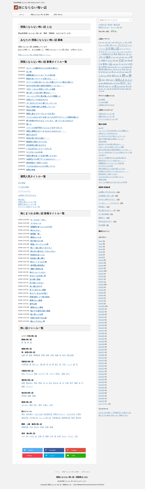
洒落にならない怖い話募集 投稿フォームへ (34, 55)
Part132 (101, 328)
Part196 (101, 344)
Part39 (101, 287)
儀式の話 (117, 25)
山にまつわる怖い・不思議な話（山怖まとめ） (115, 413)
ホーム (21, 14)
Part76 (101, 301)
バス (23, 436)
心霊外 (78, 414)
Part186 (101, 336)
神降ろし (102, 218)
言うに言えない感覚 (38, 290)
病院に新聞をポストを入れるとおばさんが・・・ (46, 131)
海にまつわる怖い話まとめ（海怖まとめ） (114, 415)
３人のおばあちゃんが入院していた (40, 166)
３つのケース (35, 223)
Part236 (101, 387)
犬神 (110, 72)
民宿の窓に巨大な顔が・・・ (38, 138)
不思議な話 (56, 418)
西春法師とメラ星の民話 (40, 297)
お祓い (45, 405)
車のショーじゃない (38, 272)
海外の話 (25, 418)
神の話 (110, 25)
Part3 (100, 246)
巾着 (122, 64)
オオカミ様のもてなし (107, 199)
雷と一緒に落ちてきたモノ (41, 248)
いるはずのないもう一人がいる (39, 149)
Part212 (101, 363)
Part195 (101, 341)
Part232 (101, 385)
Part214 (101, 368)
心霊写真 (25, 364)
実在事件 (29, 414)
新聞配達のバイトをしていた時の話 (40, 75)
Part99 (101, 303)
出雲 (120, 57)
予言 (64, 364)
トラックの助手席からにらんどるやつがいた (44, 128)
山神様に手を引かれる (27, 195)
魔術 (127, 89)
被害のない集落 (36, 300)
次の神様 (21, 183)
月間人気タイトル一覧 (27, 202)
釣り (68, 374)
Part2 (100, 244)
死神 (43, 355)
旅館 (76, 383)
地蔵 (56, 355)
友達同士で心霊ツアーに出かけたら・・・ (43, 159)
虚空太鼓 (33, 304)
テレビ (70, 436)
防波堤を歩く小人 (37, 255)
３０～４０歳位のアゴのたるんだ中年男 (113, 182)
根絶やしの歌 (111, 69)
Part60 (101, 293)
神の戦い (21, 200)
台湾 (128, 57)
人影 (130, 54)
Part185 (101, 333)
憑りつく (35, 364)
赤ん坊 (36, 427)
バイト (51, 374)
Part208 (101, 355)
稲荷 (47, 355)
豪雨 (124, 86)
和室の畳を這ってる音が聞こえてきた (41, 156)
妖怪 (30, 355)
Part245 (101, 398)
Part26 (101, 276)
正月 (120, 69)
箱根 (29, 396)
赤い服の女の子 (36, 286)
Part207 (101, 352)
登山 (23, 374)
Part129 (101, 325)
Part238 (101, 390)
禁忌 (40, 405)
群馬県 (118, 83)
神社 (35, 383)
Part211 (101, 360)
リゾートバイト (24, 191)
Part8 (100, 257)
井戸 (71, 383)
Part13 (101, 263)
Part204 (101, 349)
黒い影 (42, 364)
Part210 (101, 358)
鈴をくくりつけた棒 (38, 262)
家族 (51, 427)
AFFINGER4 (100, 484)
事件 (23, 414)
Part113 (101, 320)
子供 (31, 427)
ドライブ (42, 374)
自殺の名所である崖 (38, 318)
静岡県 (115, 89)
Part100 (101, 306)
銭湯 (108, 89)
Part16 (101, 268)
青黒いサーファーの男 (39, 244)
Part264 (101, 401)
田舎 (40, 383)
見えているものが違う (39, 293)
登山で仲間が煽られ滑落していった (40, 107)
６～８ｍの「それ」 (38, 220)
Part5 (100, 252)
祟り (56, 364)
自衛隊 (106, 86)
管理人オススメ (59, 414)
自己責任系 (48, 414)
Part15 (101, 265)
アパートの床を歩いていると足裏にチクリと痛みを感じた (49, 82)
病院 (23, 386)
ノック (69, 364)
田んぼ (55, 383)
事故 (63, 374)
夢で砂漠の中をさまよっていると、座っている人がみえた (49, 121)
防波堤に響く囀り (37, 258)
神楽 (35, 374)
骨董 (47, 436)
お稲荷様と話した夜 (106, 196)
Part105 (101, 309)
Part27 (101, 279)
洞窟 (23, 383)
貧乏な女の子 (31, 135)
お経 (113, 42)
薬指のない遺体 (36, 307)
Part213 (101, 366)
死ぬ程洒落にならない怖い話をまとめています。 (72, 481)
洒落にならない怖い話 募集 (40, 14)
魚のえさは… (35, 230)
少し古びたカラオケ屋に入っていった (41, 103)
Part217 (101, 371)
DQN (42, 427)
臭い (110, 86)
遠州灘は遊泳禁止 (37, 265)
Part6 (100, 255)
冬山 (50, 383)
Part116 (101, 322)
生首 (52, 355)
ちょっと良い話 (45, 418)
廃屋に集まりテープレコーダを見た (40, 114)
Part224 (101, 377)
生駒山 (127, 72)
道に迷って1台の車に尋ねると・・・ (41, 93)
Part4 (100, 249)
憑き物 (112, 67)
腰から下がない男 (37, 321)
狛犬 (64, 355)
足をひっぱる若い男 (38, 276)
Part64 (101, 295)
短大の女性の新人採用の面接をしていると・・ (45, 86)
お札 (51, 436)
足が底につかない (37, 283)
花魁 (47, 427)
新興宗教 (25, 427)
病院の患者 (30, 170)
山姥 (23, 355)
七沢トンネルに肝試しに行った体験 (40, 89)
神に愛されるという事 (107, 210)
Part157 (101, 330)
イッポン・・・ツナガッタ (109, 203)
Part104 (101, 312)
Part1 (100, 241)
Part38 (101, 284)
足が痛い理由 (35, 279)
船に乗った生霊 (36, 314)
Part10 (101, 260)
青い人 (29, 124)
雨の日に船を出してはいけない (43, 251)
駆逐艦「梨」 (35, 234)
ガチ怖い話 (33, 418)
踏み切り (29, 383)
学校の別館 (30, 110)
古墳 (67, 383)
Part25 (101, 274)
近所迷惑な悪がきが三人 (36, 145)
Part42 (101, 290)
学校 (125, 60)
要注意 (78, 418)
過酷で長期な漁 (36, 269)
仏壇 (59, 436)
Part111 (101, 317)
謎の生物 (70, 355)
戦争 (73, 418)
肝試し (58, 374)
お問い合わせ (58, 14)
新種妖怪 (36, 355)
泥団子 (127, 69)
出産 (117, 57)
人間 (100, 57)
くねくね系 (38, 414)
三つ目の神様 (23, 187)
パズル (31, 436)
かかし (64, 436)
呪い (35, 405)
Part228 (101, 379)
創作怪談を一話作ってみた (37, 163)
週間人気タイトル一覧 (27, 204)
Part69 (101, 298)
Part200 (101, 347)
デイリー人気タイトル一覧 (29, 207)
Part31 (101, 282)
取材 (123, 57)
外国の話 (110, 60)
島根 (34, 396)
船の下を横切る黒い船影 (40, 311)
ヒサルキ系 (70, 414)
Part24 (101, 271)
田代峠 (24, 396)
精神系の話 (66, 418)
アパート (29, 386)
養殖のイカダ (35, 237)
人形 (76, 436)
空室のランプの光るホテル (37, 100)
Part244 (101, 396)
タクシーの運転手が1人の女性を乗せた (42, 68)
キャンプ (29, 374)
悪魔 (108, 67)
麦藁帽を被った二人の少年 (41, 227)
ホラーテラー (103, 404)
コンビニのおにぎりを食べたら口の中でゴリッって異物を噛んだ (52, 117)
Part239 (101, 393)
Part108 (101, 314)
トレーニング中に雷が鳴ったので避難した (43, 96)
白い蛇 (29, 72)
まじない (25, 405)
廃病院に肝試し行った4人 (36, 142)
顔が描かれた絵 (36, 241)
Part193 (101, 339)
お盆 (51, 405)
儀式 (31, 405)
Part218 (101, 374)
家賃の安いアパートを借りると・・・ (41, 79)
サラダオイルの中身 (34, 152)
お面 (39, 436)
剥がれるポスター (105, 221)
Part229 (101, 382)
